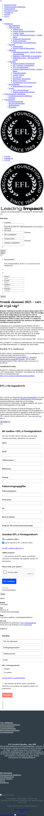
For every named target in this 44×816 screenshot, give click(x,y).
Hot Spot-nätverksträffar (28, 397)
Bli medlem (12, 107)
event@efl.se (27, 625)
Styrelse (11, 88)
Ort (3, 508)
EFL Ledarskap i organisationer (23, 65)
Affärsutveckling (14, 27)
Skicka (3, 250)
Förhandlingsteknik (19, 73)
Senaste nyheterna (6, 779)
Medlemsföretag (14, 105)
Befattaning (6, 469)
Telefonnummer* (8, 460)
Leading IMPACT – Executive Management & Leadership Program (18, 358)
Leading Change (18, 33)
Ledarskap (12, 62)
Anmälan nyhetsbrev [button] (7, 815)
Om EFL (7, 14)
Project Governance (19, 41)
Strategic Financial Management (23, 48)
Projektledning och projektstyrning (24, 43)
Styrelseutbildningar (6, 732)
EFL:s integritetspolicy (22, 809)
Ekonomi (12, 44)
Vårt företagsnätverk (7, 777)
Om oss (2, 781)
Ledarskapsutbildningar (8, 728)
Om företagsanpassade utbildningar (20, 96)
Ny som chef (17, 77)
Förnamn (27, 232)
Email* (4, 451)
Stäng (2, 253)
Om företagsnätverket (16, 101)
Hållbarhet (12, 50)
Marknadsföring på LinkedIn (22, 86)
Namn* (4, 443)
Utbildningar (8, 24)
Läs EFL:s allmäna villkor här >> (13, 548)
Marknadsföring (14, 84)
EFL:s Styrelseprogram (20, 67)
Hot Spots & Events (11, 10)
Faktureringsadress (9, 491)
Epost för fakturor (8, 517)
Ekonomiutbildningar (7, 727)
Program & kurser (10, 5)
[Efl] (22, 132)
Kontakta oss (8, 12)
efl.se (22, 811)
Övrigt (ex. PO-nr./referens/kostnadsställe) (17, 525)
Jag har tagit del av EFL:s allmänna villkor (18, 543)
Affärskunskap (18, 29)
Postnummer (6, 500)
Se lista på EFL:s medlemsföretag (13, 678)
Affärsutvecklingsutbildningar (10, 725)
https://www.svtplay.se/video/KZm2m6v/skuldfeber (17, 376)
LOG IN (7, 160)
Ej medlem (8, 672)
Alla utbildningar (14, 25)
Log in (6, 16)
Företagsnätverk (9, 9)
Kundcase (12, 98)
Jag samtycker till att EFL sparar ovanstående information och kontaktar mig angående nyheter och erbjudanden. (20, 558)
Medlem (7, 669)
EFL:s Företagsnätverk (28, 623)
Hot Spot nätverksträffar (17, 103)
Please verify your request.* (12, 566)
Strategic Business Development (24, 31)
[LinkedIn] (1, 20)
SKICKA (7, 695)
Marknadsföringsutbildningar (10, 730)
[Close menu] (1, 1)
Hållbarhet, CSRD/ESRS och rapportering (27, 56)
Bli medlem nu (5, 422)
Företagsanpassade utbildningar (14, 7)
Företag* (5, 477)
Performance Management (22, 39)
